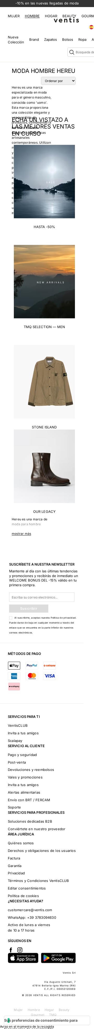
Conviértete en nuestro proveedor (36, 829)
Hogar (51, 16)
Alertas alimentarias (24, 792)
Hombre (32, 16)
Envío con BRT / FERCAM (29, 800)
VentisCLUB (18, 725)
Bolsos (67, 39)
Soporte (14, 807)
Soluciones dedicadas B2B (30, 821)
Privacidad (16, 873)
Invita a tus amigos (23, 733)
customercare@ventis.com (30, 910)
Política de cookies (23, 896)
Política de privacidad (63, 617)
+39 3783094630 (41, 917)
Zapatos (50, 39)
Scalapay (15, 741)
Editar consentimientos (27, 888)
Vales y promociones (25, 777)
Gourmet (37, 1015)
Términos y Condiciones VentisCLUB (38, 881)
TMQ (53, 1015)
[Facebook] (11, 950)
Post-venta (17, 762)
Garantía (15, 866)
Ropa (82, 39)
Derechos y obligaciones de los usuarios (42, 850)
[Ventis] (66, 20)
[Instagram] (20, 950)
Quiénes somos (21, 843)
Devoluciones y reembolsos (31, 770)
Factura (14, 858)
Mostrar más (21, 534)
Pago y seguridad (22, 755)
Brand (34, 39)
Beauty (69, 16)
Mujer (14, 16)
